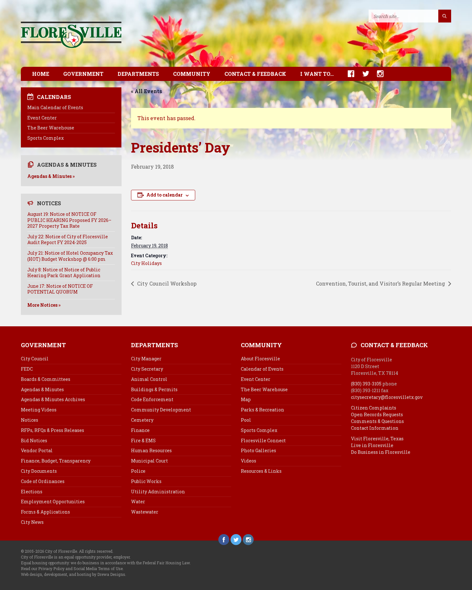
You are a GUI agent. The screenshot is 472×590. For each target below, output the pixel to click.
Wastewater (144, 512)
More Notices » (44, 305)
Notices (29, 420)
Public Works (146, 481)
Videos (248, 461)
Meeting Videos (39, 410)
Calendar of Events (262, 369)
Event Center (42, 118)
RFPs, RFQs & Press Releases (52, 430)
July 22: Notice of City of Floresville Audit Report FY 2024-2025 (67, 239)
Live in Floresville (372, 445)
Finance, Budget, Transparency (56, 461)
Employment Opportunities (53, 501)
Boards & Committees (45, 379)
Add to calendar (164, 195)
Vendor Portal (37, 450)
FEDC (27, 369)
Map (246, 399)
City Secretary (147, 369)
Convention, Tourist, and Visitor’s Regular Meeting (381, 283)
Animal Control (149, 379)
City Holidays (146, 263)
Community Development (161, 410)
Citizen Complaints (373, 408)
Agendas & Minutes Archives (53, 399)
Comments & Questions (377, 421)
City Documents (39, 471)
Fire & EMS (143, 440)
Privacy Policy (51, 568)
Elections (31, 492)
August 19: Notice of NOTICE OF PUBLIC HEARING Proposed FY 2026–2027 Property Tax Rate (69, 220)
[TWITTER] (362, 74)
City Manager (146, 359)
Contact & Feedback (255, 73)
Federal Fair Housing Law (166, 562)
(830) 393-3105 (366, 384)
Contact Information (374, 428)
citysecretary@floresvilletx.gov (387, 397)
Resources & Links (261, 471)
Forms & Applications (45, 512)
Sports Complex (45, 138)
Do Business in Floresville (380, 452)
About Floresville (260, 359)
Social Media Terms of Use (98, 568)
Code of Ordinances (43, 481)
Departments (138, 73)
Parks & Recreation (262, 410)
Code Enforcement (152, 399)
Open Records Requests (377, 414)
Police (138, 471)
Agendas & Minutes (42, 389)
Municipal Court (149, 461)
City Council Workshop (166, 283)
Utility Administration (158, 492)
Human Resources (151, 450)
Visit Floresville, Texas (377, 439)
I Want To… (317, 73)
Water (138, 501)
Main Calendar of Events (55, 107)
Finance (140, 430)
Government (83, 73)
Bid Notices (34, 440)
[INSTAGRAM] (377, 74)
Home (40, 73)
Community (191, 73)
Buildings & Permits (154, 389)
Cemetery (142, 420)
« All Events (146, 91)
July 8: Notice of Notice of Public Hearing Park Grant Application (64, 272)
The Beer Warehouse (50, 128)
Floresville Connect (263, 440)
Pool (246, 420)
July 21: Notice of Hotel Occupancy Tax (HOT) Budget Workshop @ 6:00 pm (70, 256)
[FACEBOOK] (347, 74)
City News (32, 522)
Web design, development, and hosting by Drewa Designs (73, 574)
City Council (34, 359)
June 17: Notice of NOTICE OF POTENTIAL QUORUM (60, 289)
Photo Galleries (258, 450)
